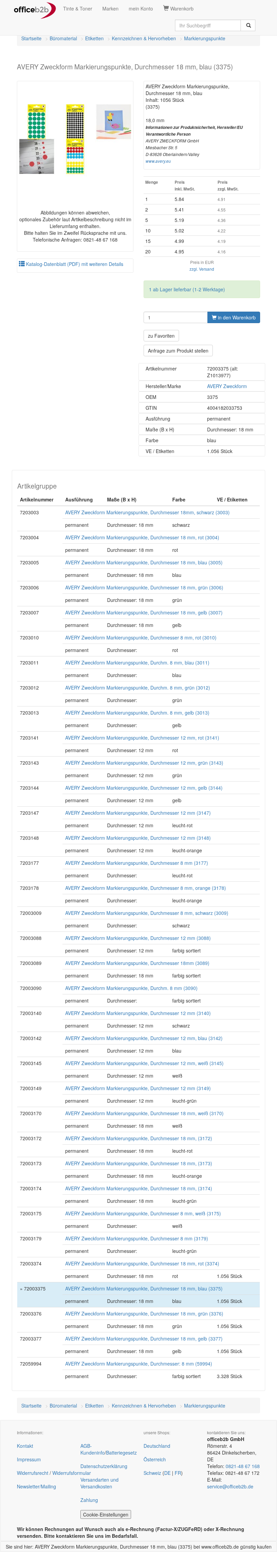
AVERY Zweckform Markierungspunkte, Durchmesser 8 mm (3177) (136, 862)
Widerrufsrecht (32, 1472)
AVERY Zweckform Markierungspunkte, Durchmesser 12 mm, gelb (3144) (144, 787)
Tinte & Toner (77, 8)
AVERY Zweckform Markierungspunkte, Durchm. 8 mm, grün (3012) (137, 687)
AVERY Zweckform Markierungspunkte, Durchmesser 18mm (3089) (137, 963)
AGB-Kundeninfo (92, 1449)
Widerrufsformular (71, 1472)
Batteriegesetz (121, 1452)
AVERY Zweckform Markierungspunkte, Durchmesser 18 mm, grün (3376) (144, 1313)
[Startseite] (35, 8)
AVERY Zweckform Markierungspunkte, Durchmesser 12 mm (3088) (138, 938)
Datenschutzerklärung (103, 1466)
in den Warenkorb (236, 317)
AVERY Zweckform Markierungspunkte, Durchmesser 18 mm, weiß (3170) (144, 1113)
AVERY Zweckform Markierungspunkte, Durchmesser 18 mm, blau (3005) (144, 562)
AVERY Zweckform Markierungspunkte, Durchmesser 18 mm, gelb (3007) (144, 612)
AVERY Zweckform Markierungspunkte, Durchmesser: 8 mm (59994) (138, 1363)
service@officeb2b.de (230, 1486)
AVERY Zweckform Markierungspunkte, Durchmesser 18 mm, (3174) (138, 1188)
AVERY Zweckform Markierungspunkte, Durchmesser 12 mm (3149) (138, 1088)
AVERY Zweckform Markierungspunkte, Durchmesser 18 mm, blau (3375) (144, 1288)
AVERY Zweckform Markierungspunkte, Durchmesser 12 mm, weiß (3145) (144, 1063)
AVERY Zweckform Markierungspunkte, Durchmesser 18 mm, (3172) (138, 1138)
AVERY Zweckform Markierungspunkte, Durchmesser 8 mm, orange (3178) (145, 887)
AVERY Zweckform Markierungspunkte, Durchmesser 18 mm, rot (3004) (142, 537)
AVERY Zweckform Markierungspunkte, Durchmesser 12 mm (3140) (138, 1013)
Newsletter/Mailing (36, 1486)
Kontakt (25, 1445)
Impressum (29, 1459)
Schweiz (152, 1472)
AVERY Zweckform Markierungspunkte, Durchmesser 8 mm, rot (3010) (141, 637)
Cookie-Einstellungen (105, 1514)
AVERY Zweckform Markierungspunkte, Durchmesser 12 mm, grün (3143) (144, 762)
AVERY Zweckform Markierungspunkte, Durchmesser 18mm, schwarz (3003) (147, 512)
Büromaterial (63, 38)
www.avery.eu (158, 161)
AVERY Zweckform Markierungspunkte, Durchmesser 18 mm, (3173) (138, 1163)
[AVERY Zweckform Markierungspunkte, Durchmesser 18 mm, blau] (75, 139)
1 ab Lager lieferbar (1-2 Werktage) (187, 289)
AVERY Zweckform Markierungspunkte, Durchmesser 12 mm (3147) (138, 812)
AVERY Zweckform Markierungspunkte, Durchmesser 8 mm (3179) (136, 1238)
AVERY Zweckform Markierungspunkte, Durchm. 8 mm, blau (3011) (137, 662)
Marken (110, 8)
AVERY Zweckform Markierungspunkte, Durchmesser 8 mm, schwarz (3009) (146, 912)
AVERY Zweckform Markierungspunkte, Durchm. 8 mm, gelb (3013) (137, 712)
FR (178, 1472)
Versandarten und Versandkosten (99, 1483)
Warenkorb (181, 8)
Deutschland (157, 1445)
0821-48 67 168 (243, 1466)
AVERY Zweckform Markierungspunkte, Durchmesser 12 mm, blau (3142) (144, 1038)
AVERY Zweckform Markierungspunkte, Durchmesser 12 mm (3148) (138, 837)
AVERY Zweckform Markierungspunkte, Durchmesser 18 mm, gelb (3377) (144, 1338)
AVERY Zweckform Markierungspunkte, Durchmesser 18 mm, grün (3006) (144, 587)
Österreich (155, 1459)
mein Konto (141, 8)
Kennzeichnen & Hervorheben (144, 38)
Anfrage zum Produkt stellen (178, 350)
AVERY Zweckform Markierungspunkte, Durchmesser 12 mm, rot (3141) (142, 737)
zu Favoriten (161, 335)
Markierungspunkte (204, 38)
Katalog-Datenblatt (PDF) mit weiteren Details (74, 264)
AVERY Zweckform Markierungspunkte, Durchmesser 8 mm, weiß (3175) (143, 1213)
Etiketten (94, 38)
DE (167, 1472)
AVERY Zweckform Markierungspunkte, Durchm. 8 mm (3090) (131, 988)
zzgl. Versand (202, 269)
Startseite (31, 38)
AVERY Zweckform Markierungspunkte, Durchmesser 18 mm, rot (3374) (142, 1263)
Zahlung (89, 1500)
